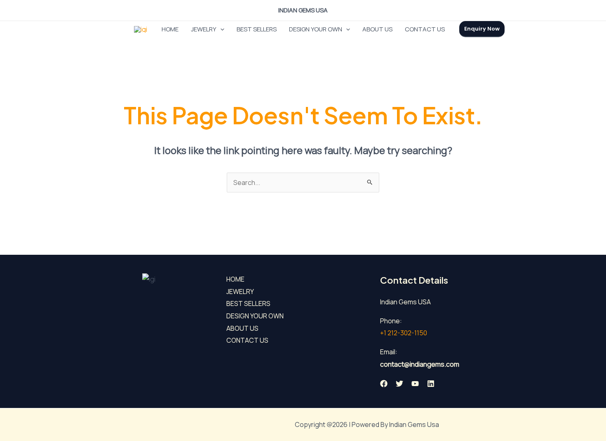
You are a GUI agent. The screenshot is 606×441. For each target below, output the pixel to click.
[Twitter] (399, 383)
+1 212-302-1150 (403, 332)
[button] (220, 29)
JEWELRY (203, 29)
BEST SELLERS (257, 29)
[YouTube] (415, 383)
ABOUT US (377, 29)
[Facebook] (384, 383)
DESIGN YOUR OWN (315, 29)
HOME (170, 29)
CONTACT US (425, 29)
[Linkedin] (431, 383)
